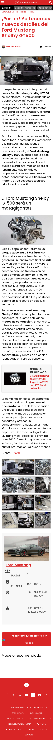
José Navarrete (13, 46)
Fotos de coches (13, 719)
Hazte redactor (36, 713)
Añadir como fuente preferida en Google (29, 639)
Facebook (7, 695)
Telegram (33, 695)
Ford (17, 453)
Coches (22, 12)
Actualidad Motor (10, 12)
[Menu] (2, 2)
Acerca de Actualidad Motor (19, 724)
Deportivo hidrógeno (25, 8)
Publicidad (44, 729)
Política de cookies (13, 729)
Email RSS (39, 695)
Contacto (29, 735)
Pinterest (20, 695)
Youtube (26, 695)
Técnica (31, 12)
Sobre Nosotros (17, 708)
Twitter (13, 695)
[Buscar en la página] (50, 3)
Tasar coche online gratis (37, 719)
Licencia (30, 729)
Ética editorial (18, 713)
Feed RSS (46, 695)
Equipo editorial (36, 708)
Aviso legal (41, 724)
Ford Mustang (18, 564)
